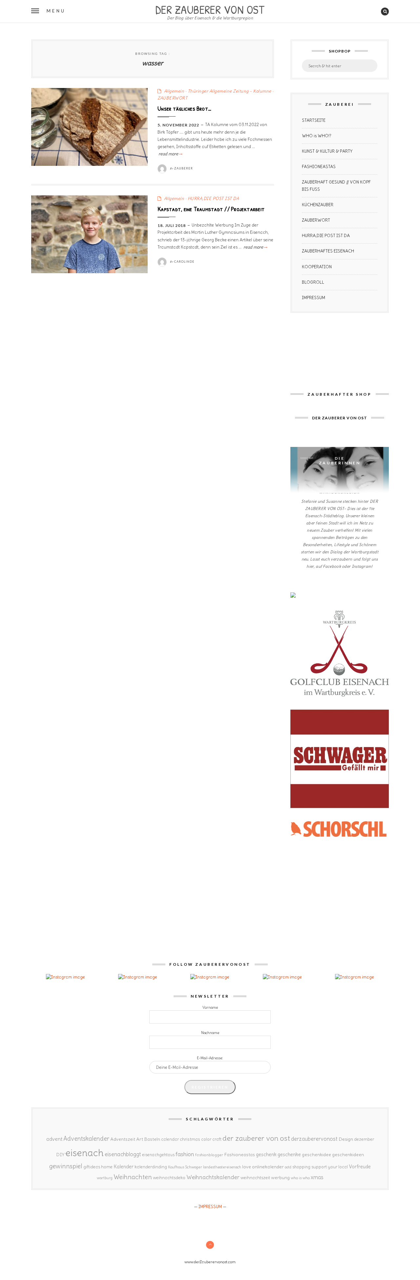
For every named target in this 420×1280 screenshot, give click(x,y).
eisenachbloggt (123, 1154)
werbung (280, 1178)
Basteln (152, 1139)
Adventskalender (86, 1138)
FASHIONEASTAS (319, 166)
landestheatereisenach (222, 1167)
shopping (301, 1166)
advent (54, 1139)
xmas (317, 1177)
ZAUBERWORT (172, 98)
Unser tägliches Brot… (185, 108)
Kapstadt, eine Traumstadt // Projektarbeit (211, 209)
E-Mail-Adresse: (210, 1058)
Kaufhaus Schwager (185, 1166)
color (206, 1139)
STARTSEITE (314, 120)
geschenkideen (348, 1155)
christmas (190, 1139)
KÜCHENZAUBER (317, 205)
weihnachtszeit (255, 1178)
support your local (329, 1167)
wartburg (105, 1178)
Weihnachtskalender (213, 1177)
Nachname (210, 1032)
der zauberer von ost (256, 1138)
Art (139, 1139)
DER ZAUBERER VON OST (210, 8)
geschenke (289, 1154)
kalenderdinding (151, 1167)
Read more (170, 154)
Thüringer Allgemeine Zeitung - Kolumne (229, 91)
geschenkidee (316, 1155)
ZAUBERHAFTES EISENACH (328, 251)
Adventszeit (122, 1139)
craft (216, 1139)
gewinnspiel (65, 1166)
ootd (288, 1167)
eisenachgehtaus (158, 1154)
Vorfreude (360, 1166)
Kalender (124, 1166)
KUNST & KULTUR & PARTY (327, 151)
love (246, 1167)
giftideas (91, 1167)
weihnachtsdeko (169, 1178)
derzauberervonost (314, 1139)
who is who (300, 1177)
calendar (170, 1139)
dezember (364, 1139)
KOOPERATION (317, 267)
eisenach (84, 1153)
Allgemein (174, 91)
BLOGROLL (313, 282)
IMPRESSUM (313, 297)
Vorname (210, 1007)
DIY (60, 1155)
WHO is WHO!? (316, 136)
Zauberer (183, 168)
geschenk (266, 1154)
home (107, 1167)
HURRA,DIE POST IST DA (213, 198)
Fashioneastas (239, 1155)
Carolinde (184, 261)
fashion (185, 1154)
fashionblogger (209, 1154)
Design (346, 1139)
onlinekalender (268, 1167)
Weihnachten (133, 1177)
